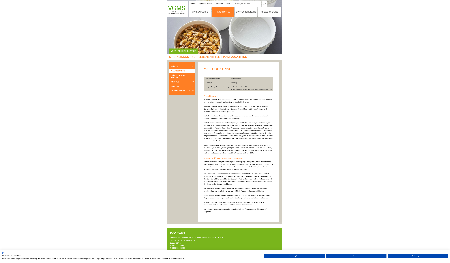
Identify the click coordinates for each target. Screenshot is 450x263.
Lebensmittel (223, 12)
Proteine (175, 86)
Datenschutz (219, 3)
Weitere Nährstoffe (180, 91)
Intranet (193, 3)
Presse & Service (269, 12)
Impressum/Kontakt (205, 3)
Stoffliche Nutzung (246, 12)
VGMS (228, 3)
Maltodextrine (235, 56)
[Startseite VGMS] (176, 10)
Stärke (174, 66)
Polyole (175, 82)
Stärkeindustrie (200, 12)
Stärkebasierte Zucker (178, 76)
